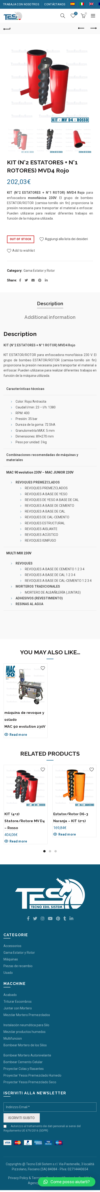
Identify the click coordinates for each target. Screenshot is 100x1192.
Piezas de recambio (18, 966)
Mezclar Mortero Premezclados (26, 1015)
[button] (66, 1181)
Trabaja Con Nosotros (21, 4)
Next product (93, 28)
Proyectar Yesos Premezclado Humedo (32, 1075)
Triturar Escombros (17, 1001)
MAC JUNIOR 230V (59, 472)
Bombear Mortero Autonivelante (27, 1055)
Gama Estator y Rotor (39, 270)
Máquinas (10, 959)
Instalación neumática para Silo (26, 1025)
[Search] (63, 15)
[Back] (7, 28)
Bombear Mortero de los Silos (25, 1045)
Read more (18, 734)
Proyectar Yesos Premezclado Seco (29, 1082)
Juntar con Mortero (17, 1008)
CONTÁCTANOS (54, 4)
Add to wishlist (23, 250)
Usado (8, 973)
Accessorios (12, 946)
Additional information (50, 317)
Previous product (81, 28)
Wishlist (76, 13)
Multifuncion (12, 1038)
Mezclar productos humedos (24, 1032)
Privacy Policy (18, 1178)
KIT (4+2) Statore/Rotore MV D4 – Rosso (24, 821)
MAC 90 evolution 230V (24, 472)
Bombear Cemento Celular (23, 1062)
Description (50, 303)
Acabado (10, 995)
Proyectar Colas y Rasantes (23, 1069)
